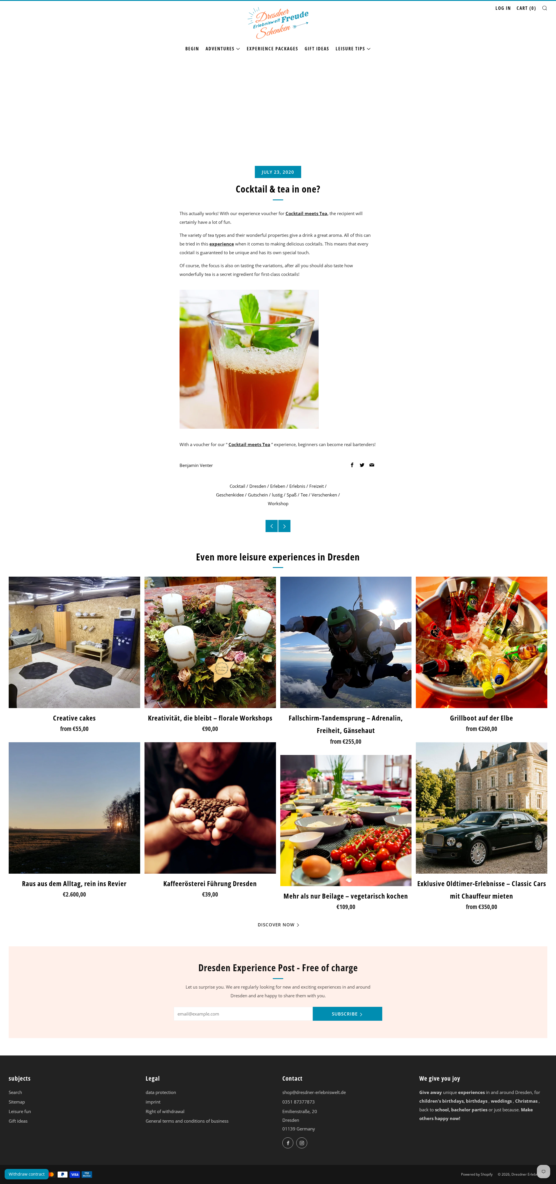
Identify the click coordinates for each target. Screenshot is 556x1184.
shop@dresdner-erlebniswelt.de (314, 1092)
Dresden (257, 486)
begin (192, 48)
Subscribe (345, 1014)
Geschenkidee (230, 495)
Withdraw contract (27, 1174)
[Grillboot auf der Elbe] (481, 642)
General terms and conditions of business (187, 1121)
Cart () (526, 8)
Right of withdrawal (165, 1111)
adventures (220, 48)
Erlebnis (297, 486)
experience (221, 244)
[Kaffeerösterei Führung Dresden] (210, 808)
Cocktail (237, 486)
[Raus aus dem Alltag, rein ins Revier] (74, 808)
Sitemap (17, 1102)
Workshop (278, 503)
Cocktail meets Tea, (307, 213)
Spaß (292, 495)
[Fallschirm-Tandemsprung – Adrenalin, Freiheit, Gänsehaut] (346, 642)
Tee (304, 495)
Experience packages (272, 48)
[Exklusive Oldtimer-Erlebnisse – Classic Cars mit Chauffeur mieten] (481, 808)
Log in (503, 8)
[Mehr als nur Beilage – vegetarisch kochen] (346, 820)
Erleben (277, 486)
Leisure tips (350, 48)
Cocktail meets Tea (249, 444)
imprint (153, 1102)
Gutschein (258, 495)
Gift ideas (317, 48)
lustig (277, 495)
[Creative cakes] (74, 642)
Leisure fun (20, 1111)
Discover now (276, 925)
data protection (161, 1092)
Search (15, 1092)
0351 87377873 (298, 1102)
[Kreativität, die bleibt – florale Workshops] (210, 642)
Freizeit (316, 486)
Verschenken (324, 495)
